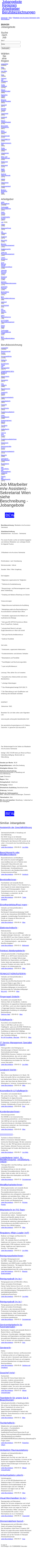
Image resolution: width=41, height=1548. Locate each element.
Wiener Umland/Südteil (5, 90)
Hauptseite (4, 18)
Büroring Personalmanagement (7, 244)
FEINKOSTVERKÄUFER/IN (13, 974)
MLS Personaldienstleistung (8, 297)
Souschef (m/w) (7, 1373)
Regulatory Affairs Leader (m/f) (14, 1233)
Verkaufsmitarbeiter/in (7, 451)
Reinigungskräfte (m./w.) (6, 447)
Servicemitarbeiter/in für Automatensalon (11, 1326)
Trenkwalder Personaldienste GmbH (6, 332)
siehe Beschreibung (5, 202)
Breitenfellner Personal (5, 292)
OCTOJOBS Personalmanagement (7, 321)
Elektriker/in (4, 443)
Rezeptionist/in (5, 389)
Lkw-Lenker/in (4, 384)
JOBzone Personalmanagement (7, 253)
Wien (10, 18)
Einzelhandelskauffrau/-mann (13, 904)
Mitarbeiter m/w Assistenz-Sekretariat (24, 18)
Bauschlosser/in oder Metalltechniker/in (10, 853)
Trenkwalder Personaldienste (6, 207)
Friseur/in (4, 404)
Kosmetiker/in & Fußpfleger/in (14, 1091)
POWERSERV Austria (5, 217)
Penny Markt (3, 326)
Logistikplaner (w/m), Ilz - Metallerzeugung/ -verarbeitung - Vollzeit (15, 1159)
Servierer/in (4, 380)
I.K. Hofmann (4, 232)
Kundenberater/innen (10, 1111)
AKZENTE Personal (4, 287)
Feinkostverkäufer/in (7, 397)
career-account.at (4, 258)
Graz (2, 75)
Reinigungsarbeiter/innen (11, 1256)
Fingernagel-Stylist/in (9, 996)
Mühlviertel (4, 165)
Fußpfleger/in (6, 1019)
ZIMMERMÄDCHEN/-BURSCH (7, 372)
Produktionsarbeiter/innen (9, 439)
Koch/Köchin (5, 408)
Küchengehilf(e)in (6, 356)
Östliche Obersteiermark (5, 174)
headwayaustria (6, 249)
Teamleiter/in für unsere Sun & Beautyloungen (14, 1399)
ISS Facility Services (3, 310)
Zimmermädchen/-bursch (11, 1521)
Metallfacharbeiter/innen (11, 1185)
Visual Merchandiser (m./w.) (13, 1498)
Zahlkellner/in (5, 429)
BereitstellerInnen (8, 879)
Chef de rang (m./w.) (3, 434)
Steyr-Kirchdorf (4, 131)
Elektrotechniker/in (8, 928)
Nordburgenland (6, 186)
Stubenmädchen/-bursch (6, 421)
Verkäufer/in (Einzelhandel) (5, 459)
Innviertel (4, 105)
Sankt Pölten (3, 169)
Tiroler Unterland (4, 85)
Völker (3, 224)
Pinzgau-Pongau (3, 109)
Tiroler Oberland (4, 148)
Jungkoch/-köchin (4, 393)
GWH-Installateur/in (5, 416)
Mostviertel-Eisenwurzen (5, 126)
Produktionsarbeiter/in (7, 412)
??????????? (6, 1134)
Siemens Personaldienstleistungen (8, 282)
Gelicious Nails (5, 1014)
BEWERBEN (9, 515)
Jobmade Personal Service (4, 272)
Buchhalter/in (5, 464)
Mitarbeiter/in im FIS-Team (12, 1210)
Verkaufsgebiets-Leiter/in (11, 1475)
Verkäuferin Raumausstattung (14, 1450)
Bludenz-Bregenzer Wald (4, 191)
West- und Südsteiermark (5, 157)
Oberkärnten (5, 182)
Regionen (9, 5)
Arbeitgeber (11, 9)
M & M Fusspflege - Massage (10, 1037)
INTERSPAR (5, 305)
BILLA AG (4, 240)
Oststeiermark (5, 136)
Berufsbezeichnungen (18, 12)
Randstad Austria (4, 277)
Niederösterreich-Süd (6, 143)
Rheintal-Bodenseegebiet (6, 100)
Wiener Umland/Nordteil (6, 121)
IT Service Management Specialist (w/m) (16, 1043)
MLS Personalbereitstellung (8, 337)
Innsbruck (4, 117)
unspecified (4, 64)
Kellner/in (4, 360)
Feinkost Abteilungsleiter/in (12, 950)
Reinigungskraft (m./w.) (6, 352)
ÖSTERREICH (5, 139)
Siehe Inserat (3, 212)
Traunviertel (4, 113)
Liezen (3, 179)
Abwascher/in (5, 376)
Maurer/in (4, 455)
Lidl (2, 222)
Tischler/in (4, 425)
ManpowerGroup (6, 228)
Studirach (4, 237)
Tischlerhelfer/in (7, 1423)
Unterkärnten (5, 153)
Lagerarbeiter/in (5, 401)
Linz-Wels (4, 71)
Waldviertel (4, 162)
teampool (4, 302)
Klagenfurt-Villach (4, 95)
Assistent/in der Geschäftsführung (16, 827)
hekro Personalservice (6, 316)
